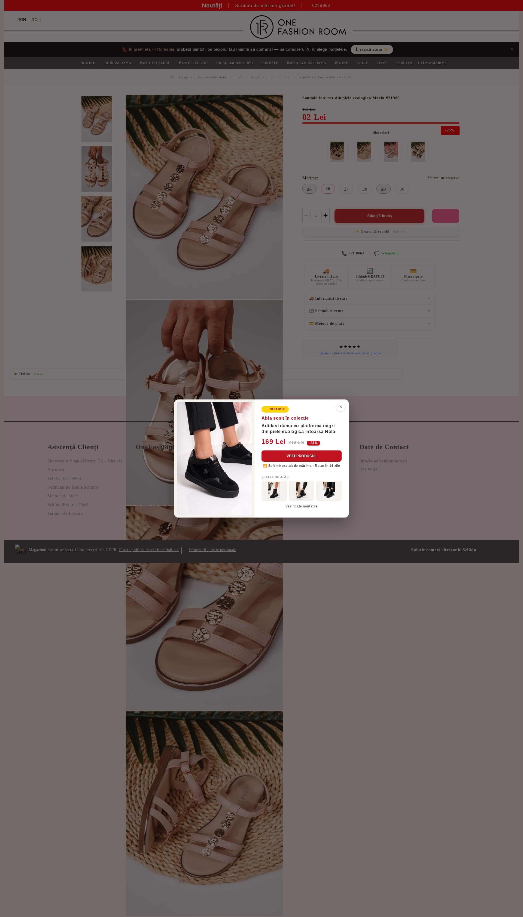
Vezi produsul (302, 456)
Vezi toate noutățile (301, 506)
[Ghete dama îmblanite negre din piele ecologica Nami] (301, 491)
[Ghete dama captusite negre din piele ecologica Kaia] (274, 491)
